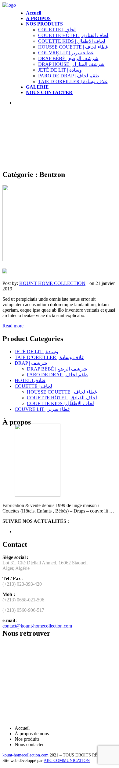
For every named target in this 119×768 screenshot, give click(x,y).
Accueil (33, 12)
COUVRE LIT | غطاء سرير (65, 52)
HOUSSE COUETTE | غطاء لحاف (73, 46)
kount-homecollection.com (25, 755)
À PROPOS (38, 18)
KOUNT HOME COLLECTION (52, 283)
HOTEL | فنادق (30, 380)
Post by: (10, 283)
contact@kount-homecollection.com (37, 625)
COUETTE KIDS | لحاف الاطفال (71, 41)
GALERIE (37, 87)
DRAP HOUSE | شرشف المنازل (71, 64)
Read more (12, 325)
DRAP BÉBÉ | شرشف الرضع (68, 58)
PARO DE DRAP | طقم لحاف (68, 75)
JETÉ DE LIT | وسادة (60, 70)
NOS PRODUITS (44, 23)
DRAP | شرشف (31, 363)
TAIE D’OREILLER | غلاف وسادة (72, 81)
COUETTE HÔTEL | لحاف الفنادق (73, 35)
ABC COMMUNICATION (67, 760)
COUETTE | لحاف (57, 29)
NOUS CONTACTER (49, 92)
